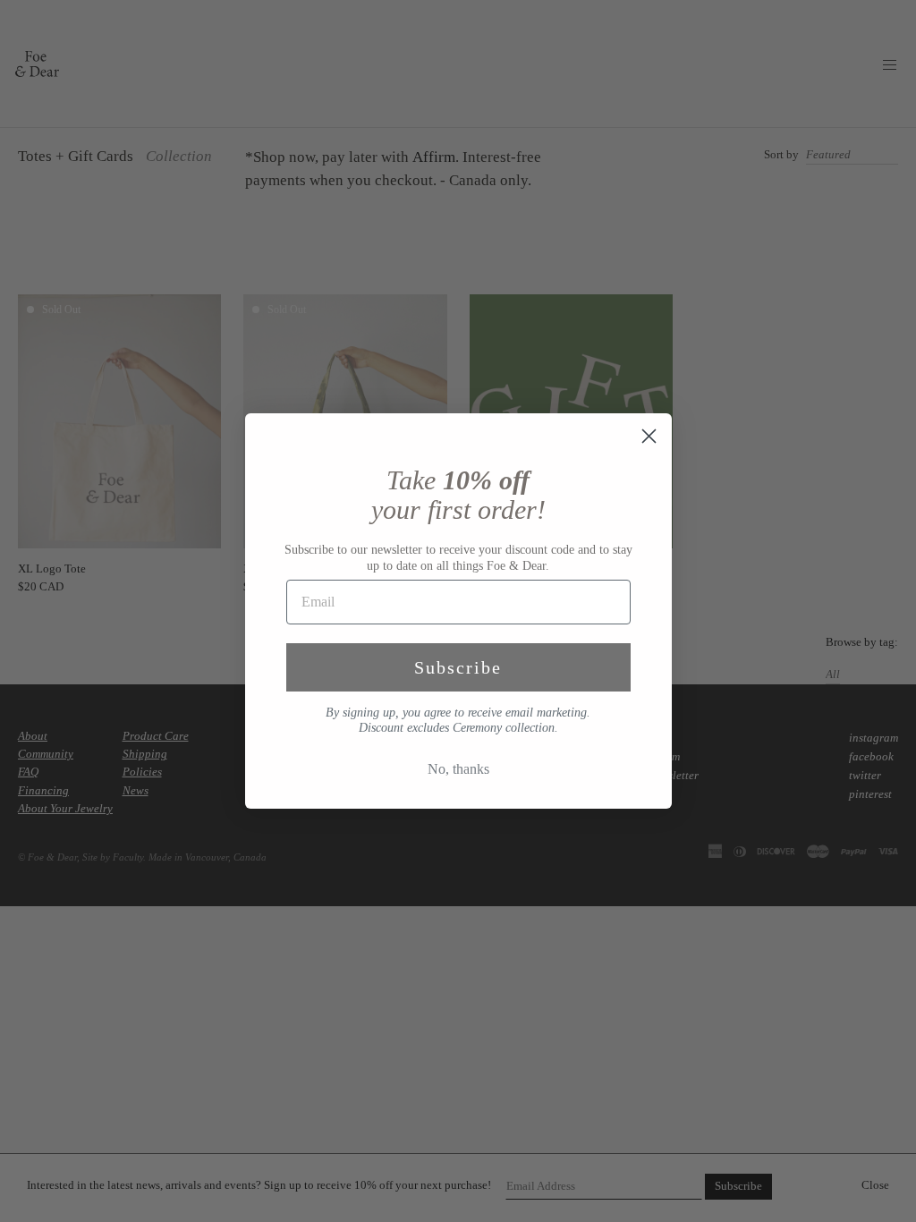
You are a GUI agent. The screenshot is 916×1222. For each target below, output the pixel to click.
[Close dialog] (649, 436)
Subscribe (458, 667)
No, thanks (458, 768)
